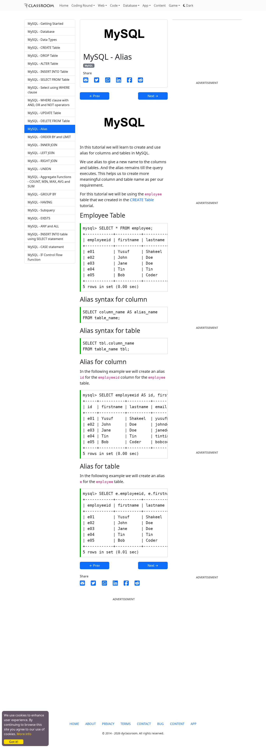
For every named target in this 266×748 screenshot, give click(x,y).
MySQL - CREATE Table (44, 47)
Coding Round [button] (81, 5)
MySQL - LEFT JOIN (41, 153)
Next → (153, 96)
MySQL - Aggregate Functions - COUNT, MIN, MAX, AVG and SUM (49, 181)
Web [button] (101, 5)
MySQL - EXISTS (39, 218)
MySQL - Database (41, 31)
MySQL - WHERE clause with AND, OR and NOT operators (49, 102)
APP (193, 724)
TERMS (126, 724)
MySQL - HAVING (40, 202)
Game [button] (173, 5)
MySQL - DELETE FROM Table (49, 121)
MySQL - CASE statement (46, 247)
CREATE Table (142, 199)
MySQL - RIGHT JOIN (42, 161)
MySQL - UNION (39, 169)
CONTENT (177, 724)
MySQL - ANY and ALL (43, 226)
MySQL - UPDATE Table (44, 113)
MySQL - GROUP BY (42, 194)
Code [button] (114, 5)
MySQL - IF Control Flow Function (45, 257)
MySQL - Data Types (42, 39)
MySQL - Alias (37, 129)
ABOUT (90, 724)
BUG (160, 724)
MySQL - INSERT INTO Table (48, 71)
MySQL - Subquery (41, 210)
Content (160, 5)
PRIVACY (108, 724)
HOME (74, 724)
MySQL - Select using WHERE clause (49, 89)
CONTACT (144, 724)
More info (24, 734)
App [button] (145, 5)
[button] (188, 5)
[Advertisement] (49, 331)
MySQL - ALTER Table (43, 63)
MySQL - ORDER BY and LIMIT (49, 137)
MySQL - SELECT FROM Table (48, 79)
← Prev (94, 96)
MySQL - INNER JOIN (42, 145)
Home (63, 5)
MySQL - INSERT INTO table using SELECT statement (48, 236)
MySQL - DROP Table (43, 55)
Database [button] (130, 5)
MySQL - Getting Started (45, 23)
